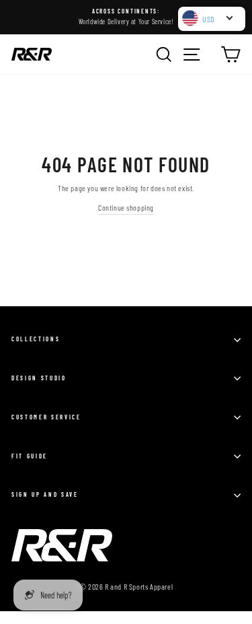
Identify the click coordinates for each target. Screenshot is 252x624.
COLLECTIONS (35, 339)
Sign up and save (45, 494)
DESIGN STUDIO (39, 378)
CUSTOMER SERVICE (46, 417)
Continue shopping (126, 207)
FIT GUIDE (29, 456)
